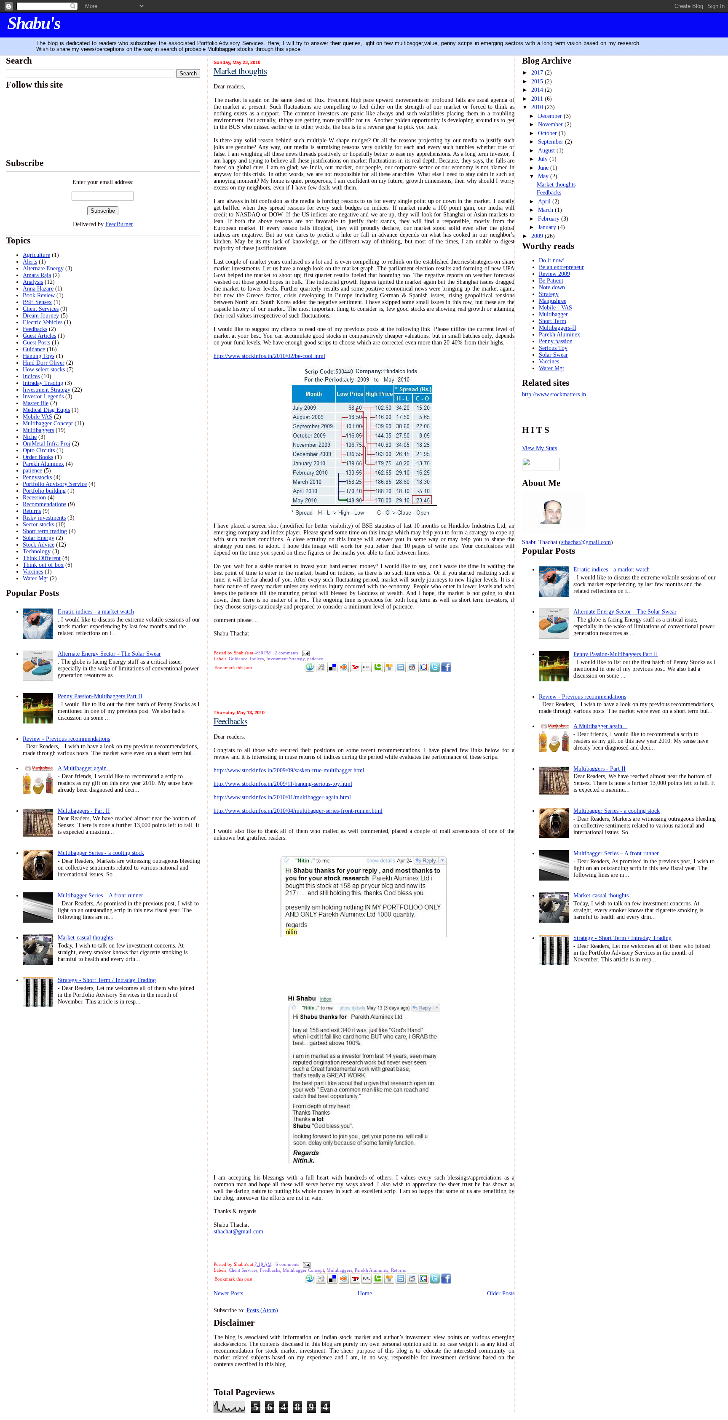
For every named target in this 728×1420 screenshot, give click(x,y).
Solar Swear (553, 355)
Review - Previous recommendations (66, 739)
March (546, 210)
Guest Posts (36, 342)
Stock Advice (38, 545)
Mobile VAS (37, 417)
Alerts (30, 262)
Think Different (42, 558)
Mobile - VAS (555, 307)
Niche (30, 437)
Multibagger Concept (48, 423)
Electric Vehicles (42, 322)
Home (365, 1293)
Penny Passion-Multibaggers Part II (100, 696)
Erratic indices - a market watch (96, 612)
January (548, 227)
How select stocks (44, 369)
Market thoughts (240, 71)
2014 (538, 90)
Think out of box (43, 565)
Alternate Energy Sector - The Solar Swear (109, 654)
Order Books (38, 457)
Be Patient (551, 281)
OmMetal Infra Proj (46, 443)
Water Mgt (35, 578)
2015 (538, 81)
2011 (538, 99)
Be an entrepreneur (561, 267)
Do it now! (552, 260)
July (543, 159)
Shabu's (33, 23)
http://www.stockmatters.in (554, 394)
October (548, 133)
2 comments (286, 652)
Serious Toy (553, 348)
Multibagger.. (555, 314)
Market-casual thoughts (85, 937)
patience (32, 470)
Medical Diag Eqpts (46, 410)
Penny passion (556, 341)
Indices (31, 376)
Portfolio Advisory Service (55, 484)
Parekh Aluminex (43, 464)
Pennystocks (37, 477)
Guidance (34, 349)
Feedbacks (35, 329)
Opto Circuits (39, 450)
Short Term (552, 321)
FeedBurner (119, 224)
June (544, 168)
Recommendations (44, 504)
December (551, 116)
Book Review (39, 295)
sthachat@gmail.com (238, 1231)
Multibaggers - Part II (84, 811)
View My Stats (539, 448)
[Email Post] (305, 652)
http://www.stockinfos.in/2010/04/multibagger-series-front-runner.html (298, 811)
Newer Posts (228, 1293)
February (549, 219)
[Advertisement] (263, 691)
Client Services (41, 309)
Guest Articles (39, 336)
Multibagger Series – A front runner (100, 895)
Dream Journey (41, 315)
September (551, 142)
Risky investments (44, 518)
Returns (32, 511)
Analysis (33, 282)
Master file (35, 403)
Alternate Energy (43, 268)
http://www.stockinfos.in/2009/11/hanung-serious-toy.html (283, 784)
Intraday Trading (43, 383)
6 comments (287, 1264)
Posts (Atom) (262, 1310)
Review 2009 (554, 274)
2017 (538, 72)
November (551, 124)
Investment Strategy (46, 390)
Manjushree (552, 301)
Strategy (549, 294)
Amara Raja (37, 275)
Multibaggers (38, 430)
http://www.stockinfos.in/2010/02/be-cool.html (269, 356)
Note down (552, 287)
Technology (37, 551)
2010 (538, 107)
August (547, 150)
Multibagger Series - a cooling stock (101, 853)
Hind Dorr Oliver (43, 363)
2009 (538, 236)
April (545, 201)
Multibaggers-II (557, 328)
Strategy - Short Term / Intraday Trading (107, 980)
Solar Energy (38, 538)
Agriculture (36, 255)
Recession (34, 497)
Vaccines (33, 572)
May (544, 176)
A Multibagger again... (85, 768)
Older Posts (500, 1293)
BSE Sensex (37, 302)
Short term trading (45, 531)
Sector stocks (38, 524)
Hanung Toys (38, 356)
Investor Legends (43, 396)
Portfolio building (44, 491)
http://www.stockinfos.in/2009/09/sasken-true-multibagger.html (289, 770)
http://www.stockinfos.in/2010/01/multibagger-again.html (282, 797)
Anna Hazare (38, 289)
